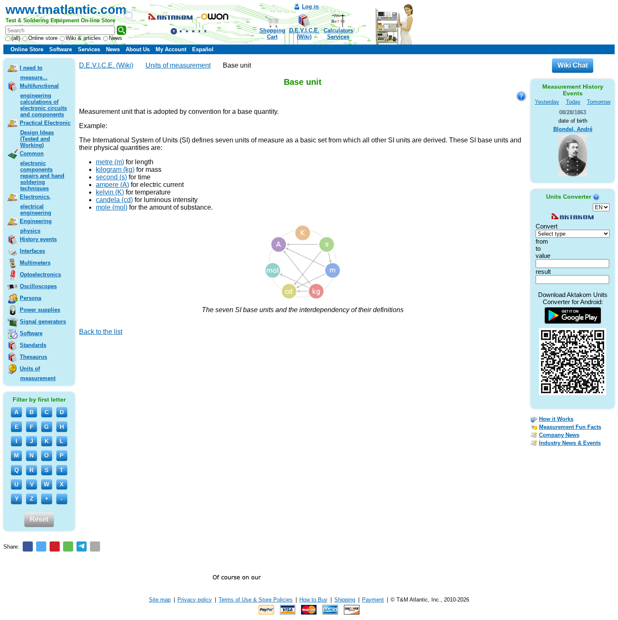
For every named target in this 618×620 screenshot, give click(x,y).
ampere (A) (112, 184)
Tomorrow (598, 102)
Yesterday (547, 102)
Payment (373, 599)
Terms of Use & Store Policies (256, 599)
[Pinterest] (55, 546)
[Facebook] (28, 546)
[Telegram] (82, 546)
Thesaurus (33, 357)
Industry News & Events (570, 443)
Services (89, 49)
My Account (171, 49)
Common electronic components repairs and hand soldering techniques (42, 171)
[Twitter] (41, 546)
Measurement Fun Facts (570, 427)
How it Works (556, 419)
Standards (33, 345)
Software (60, 49)
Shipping (344, 599)
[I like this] (82, 343)
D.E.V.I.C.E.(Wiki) (304, 33)
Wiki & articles (83, 38)
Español (203, 49)
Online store (43, 38)
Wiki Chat (572, 65)
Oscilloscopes (38, 286)
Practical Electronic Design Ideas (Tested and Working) (45, 134)
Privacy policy (194, 599)
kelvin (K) (110, 192)
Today (573, 102)
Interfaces (32, 251)
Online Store (27, 49)
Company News (559, 435)
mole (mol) (111, 207)
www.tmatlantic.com (66, 9)
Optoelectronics (40, 274)
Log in (310, 6)
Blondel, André (572, 129)
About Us (138, 49)
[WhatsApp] (68, 546)
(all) (15, 38)
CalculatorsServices (338, 33)
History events (38, 239)
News (115, 38)
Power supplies (40, 310)
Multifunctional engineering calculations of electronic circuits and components (43, 100)
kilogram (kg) (115, 169)
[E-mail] (95, 546)
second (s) (111, 177)
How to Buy (313, 599)
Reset (39, 519)
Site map (160, 599)
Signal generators (43, 321)
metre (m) (110, 162)
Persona (30, 298)
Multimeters (35, 263)
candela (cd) (114, 199)
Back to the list (100, 331)
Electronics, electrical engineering (35, 205)
